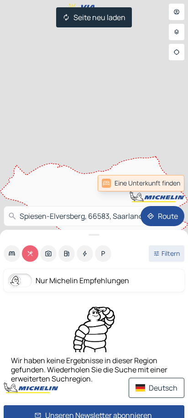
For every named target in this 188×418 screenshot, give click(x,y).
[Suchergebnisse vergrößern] (94, 235)
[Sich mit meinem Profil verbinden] (176, 12)
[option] (12, 253)
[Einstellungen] (176, 32)
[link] (164, 183)
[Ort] (176, 52)
